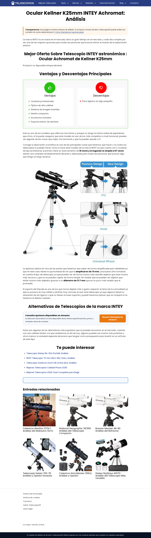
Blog (121, 3)
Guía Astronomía (107, 3)
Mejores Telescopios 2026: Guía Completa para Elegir (52, 372)
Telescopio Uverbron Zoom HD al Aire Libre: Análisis (51, 362)
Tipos (63, 3)
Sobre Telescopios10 (32, 505)
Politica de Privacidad (32, 494)
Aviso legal (28, 509)
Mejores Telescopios (47, 3)
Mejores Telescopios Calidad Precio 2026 (46, 367)
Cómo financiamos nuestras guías (69, 32)
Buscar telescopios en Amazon (112, 318)
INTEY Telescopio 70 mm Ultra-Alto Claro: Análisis (50, 358)
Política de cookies (31, 497)
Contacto (134, 3)
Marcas (75, 3)
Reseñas (89, 3)
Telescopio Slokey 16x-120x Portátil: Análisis (47, 353)
